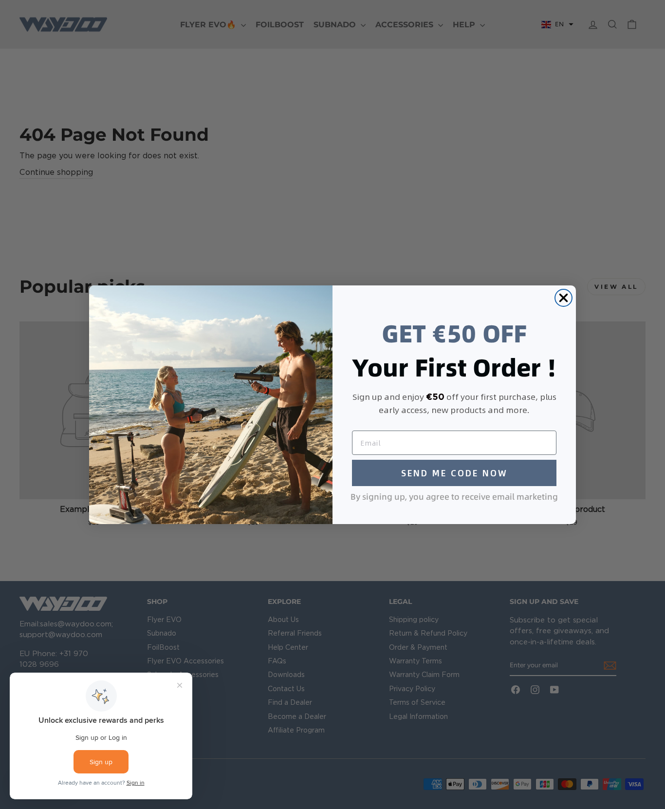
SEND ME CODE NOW (454, 473)
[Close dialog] (563, 297)
